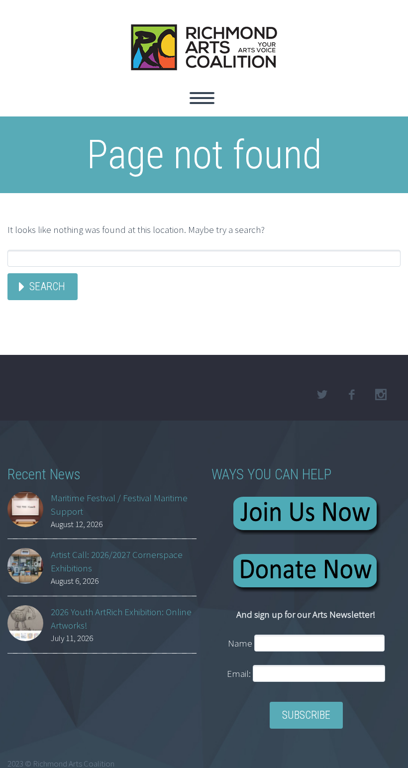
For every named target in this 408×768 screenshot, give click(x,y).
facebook (351, 394)
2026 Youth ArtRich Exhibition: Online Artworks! (121, 618)
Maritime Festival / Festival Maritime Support (119, 504)
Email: (240, 673)
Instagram (380, 394)
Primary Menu (202, 98)
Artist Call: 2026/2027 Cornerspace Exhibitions (117, 561)
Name (240, 643)
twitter (321, 394)
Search (47, 286)
